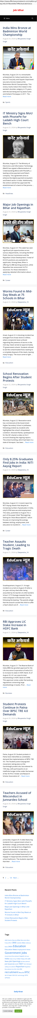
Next (16, 878)
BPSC (10, 943)
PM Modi (28, 964)
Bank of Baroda (12, 940)
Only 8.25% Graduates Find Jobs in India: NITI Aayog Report (18, 462)
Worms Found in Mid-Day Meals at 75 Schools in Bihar (17, 294)
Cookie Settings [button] (8, 1011)
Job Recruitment (25, 961)
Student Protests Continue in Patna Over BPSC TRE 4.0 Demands (15, 709)
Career (7, 280)
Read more (7, 96)
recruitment (11, 972)
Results (21, 972)
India (7, 958)
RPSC (27, 972)
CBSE (14, 942)
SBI (6, 975)
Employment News (23, 949)
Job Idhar (18, 10)
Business (8, 693)
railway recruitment (10, 967)
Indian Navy (20, 959)
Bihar (18, 940)
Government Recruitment (12, 956)
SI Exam (9, 975)
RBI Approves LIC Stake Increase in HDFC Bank (14, 625)
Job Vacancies (10, 964)
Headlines (9, 193)
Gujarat (21, 956)
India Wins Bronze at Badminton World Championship (17, 31)
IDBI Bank (26, 956)
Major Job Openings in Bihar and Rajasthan (18, 206)
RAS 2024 (16, 969)
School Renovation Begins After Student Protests (17, 377)
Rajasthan (20, 966)
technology (21, 975)
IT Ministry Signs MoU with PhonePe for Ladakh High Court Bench (18, 118)
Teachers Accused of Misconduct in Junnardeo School (17, 796)
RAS (13, 969)
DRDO (10, 946)
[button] (32, 18)
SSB (13, 975)
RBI (21, 969)
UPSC (26, 975)
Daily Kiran (18, 991)
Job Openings (14, 961)
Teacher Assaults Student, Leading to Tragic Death (16, 545)
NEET (21, 964)
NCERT (17, 964)
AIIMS (6, 940)
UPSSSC (7, 978)
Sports (7, 102)
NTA (25, 964)
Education (9, 363)
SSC (16, 975)
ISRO (26, 959)
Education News (11, 949)
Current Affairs (21, 943)
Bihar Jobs (23, 940)
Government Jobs (16, 953)
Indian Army (12, 959)
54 (11, 878)
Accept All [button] (18, 1011)
